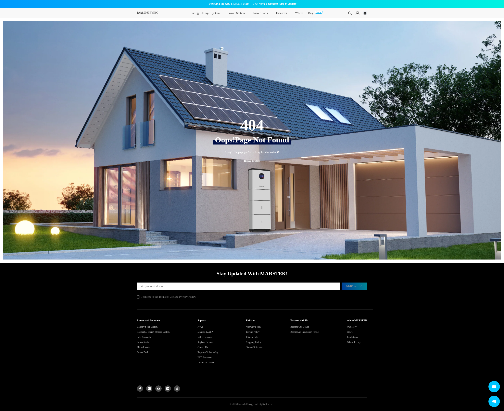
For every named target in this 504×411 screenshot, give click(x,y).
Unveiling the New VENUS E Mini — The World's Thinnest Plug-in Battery (252, 3)
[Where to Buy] (494, 401)
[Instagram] (149, 388)
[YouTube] (158, 388)
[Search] (350, 13)
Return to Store (252, 161)
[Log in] (357, 13)
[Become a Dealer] (494, 386)
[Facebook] (140, 388)
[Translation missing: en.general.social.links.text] (168, 388)
